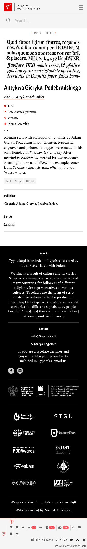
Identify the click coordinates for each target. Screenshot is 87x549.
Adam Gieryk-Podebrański (24, 97)
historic (30, 181)
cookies (27, 502)
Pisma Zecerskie (16, 124)
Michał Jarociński (58, 510)
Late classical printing (20, 112)
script (18, 181)
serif (8, 181)
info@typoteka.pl (43, 336)
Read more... (55, 316)
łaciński (9, 224)
